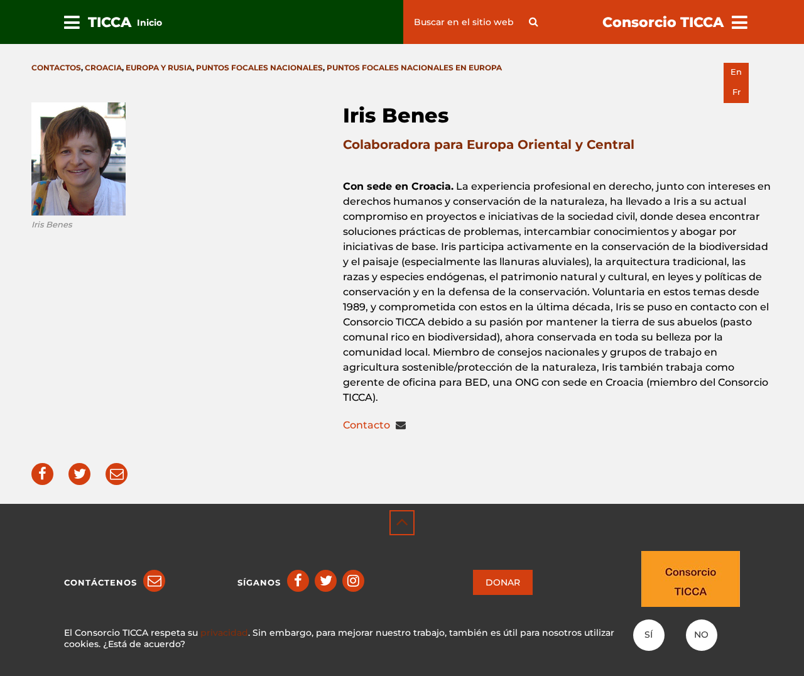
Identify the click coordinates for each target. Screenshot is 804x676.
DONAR (503, 582)
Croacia (103, 67)
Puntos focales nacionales (259, 67)
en (736, 72)
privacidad (224, 632)
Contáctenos (100, 582)
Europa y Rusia (159, 67)
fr (736, 92)
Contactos (56, 67)
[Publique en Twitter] (79, 474)
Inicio (149, 22)
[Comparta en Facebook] (42, 474)
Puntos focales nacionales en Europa (414, 67)
